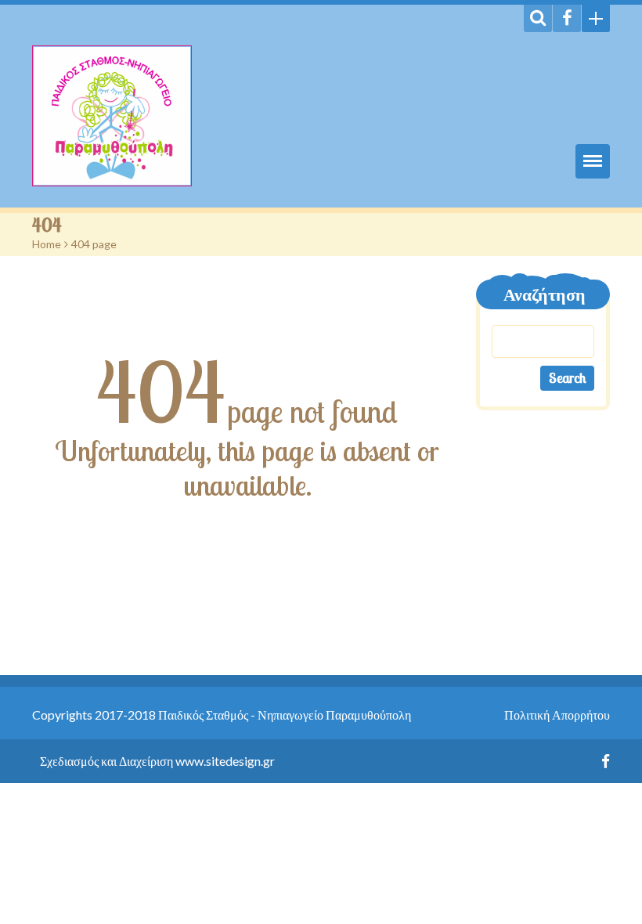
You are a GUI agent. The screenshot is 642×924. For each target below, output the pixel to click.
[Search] (538, 18)
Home (46, 244)
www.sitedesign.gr (225, 760)
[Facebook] (567, 18)
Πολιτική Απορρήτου (557, 714)
